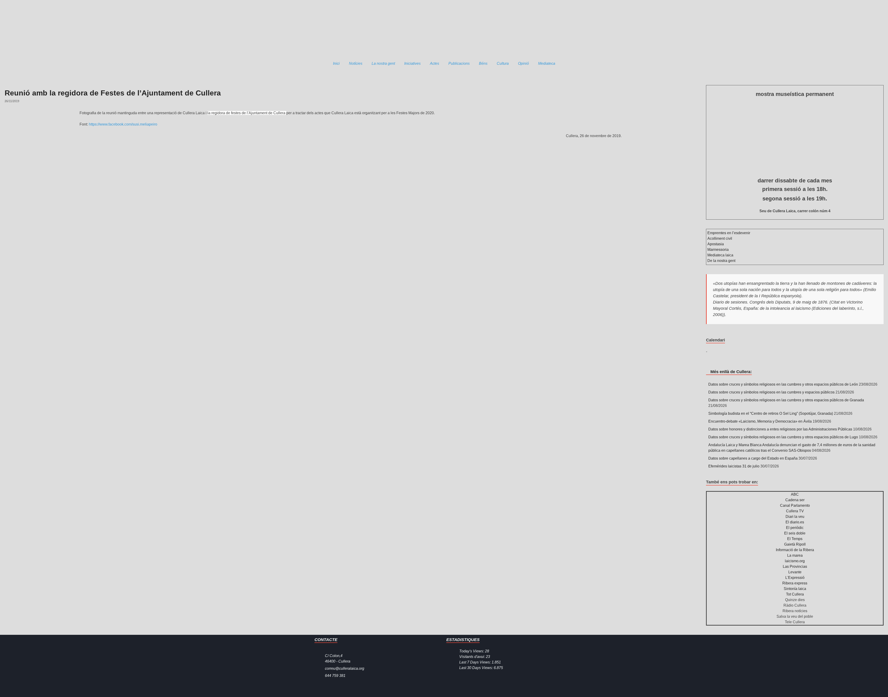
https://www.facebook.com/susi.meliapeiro (123, 124)
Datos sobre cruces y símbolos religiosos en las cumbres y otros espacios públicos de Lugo (783, 437)
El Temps (794, 539)
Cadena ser (795, 500)
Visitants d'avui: (472, 657)
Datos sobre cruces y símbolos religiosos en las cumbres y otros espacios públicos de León (783, 384)
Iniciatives (412, 63)
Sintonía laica (795, 589)
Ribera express (794, 583)
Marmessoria (718, 250)
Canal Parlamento (795, 505)
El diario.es (795, 522)
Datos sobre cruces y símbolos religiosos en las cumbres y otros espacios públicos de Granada (786, 400)
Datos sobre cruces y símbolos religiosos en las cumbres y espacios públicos (771, 392)
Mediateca (546, 63)
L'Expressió (795, 578)
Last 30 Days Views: (476, 668)
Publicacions (459, 63)
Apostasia (715, 244)
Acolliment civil (719, 238)
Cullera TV (795, 511)
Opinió (523, 63)
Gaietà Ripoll (795, 544)
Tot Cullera (795, 594)
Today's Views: (472, 651)
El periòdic (795, 528)
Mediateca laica (720, 255)
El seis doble (794, 533)
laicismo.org (795, 561)
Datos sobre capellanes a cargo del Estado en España (753, 458)
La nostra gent (383, 63)
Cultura (503, 63)
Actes (434, 63)
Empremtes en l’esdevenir (728, 233)
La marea (795, 555)
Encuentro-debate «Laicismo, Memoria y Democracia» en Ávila (760, 421)
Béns (483, 63)
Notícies (355, 63)
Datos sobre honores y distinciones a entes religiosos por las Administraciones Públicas (780, 429)
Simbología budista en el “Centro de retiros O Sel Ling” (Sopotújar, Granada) (770, 413)
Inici (336, 63)
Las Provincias (795, 566)
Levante (795, 572)
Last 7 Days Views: (475, 662)
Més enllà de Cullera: (731, 371)
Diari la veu (795, 517)
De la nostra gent (721, 261)
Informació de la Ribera (795, 550)
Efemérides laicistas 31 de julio (733, 466)
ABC (795, 494)
